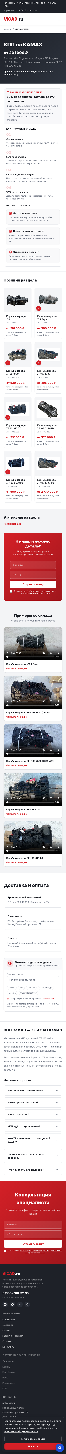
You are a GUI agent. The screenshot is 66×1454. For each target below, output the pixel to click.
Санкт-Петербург (28, 993)
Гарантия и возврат (12, 1336)
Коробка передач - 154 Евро (22, 664)
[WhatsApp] (27, 1304)
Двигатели (8, 1361)
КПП (4, 1388)
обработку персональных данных (39, 591)
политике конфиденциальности (21, 1431)
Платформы (8, 1372)
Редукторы (8, 1383)
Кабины (6, 1366)
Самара (31, 988)
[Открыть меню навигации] (59, 19)
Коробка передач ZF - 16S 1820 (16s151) (28, 712)
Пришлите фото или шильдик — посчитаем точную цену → (28, 73)
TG (20, 1304)
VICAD (13, 19)
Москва (12, 993)
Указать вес (48, 998)
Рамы (5, 1377)
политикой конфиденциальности (35, 593)
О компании (8, 1319)
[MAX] (12, 1304)
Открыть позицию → (17, 668)
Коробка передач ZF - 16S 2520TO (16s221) (30, 761)
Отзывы (6, 1341)
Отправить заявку (33, 584)
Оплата (6, 1330)
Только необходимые (33, 1439)
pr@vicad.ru (9, 10)
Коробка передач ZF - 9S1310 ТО (24, 858)
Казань (12, 988)
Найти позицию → (14, 523)
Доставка (7, 1325)
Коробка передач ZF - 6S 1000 (23, 809)
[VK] (5, 1304)
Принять (33, 1446)
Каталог (8, 29)
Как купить (8, 1346)
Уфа (21, 988)
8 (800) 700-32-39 (28, 10)
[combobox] (33, 979)
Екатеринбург (45, 988)
